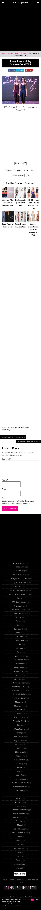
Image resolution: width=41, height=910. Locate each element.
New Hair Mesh (19, 683)
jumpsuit (18, 170)
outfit (26, 170)
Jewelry (19, 571)
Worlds (19, 868)
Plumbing (19, 764)
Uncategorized (19, 864)
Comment (6, 459)
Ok (32, 899)
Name (5, 480)
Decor (19, 748)
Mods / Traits (18, 737)
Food (18, 625)
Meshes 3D (19, 733)
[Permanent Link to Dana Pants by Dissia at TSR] (8, 221)
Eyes (18, 621)
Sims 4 (33, 170)
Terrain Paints (18, 848)
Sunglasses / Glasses (19, 579)
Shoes (17, 806)
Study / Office (19, 672)
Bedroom (19, 636)
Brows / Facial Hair (17, 590)
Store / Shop (20, 698)
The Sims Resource (18, 175)
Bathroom (20, 632)
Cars (18, 598)
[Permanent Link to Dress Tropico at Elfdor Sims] (20, 221)
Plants (18, 795)
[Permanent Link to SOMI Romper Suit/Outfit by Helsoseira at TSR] (33, 197)
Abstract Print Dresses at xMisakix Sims (8, 203)
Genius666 (9, 170)
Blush (19, 709)
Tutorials (19, 860)
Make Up (17, 706)
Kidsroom (19, 648)
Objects (17, 741)
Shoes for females (19, 810)
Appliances (19, 744)
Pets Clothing (20, 791)
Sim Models (17, 818)
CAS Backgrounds (19, 602)
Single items (19, 668)
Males (19, 825)
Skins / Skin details (18, 833)
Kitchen (19, 652)
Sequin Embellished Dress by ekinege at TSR (33, 229)
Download (19, 163)
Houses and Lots (17, 687)
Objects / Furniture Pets (20, 783)
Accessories (17, 563)
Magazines (19, 702)
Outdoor (19, 664)
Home (3, 53)
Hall (20, 644)
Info (37, 899)
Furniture (17, 629)
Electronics (19, 752)
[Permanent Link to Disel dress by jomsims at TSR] (20, 197)
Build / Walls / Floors (17, 594)
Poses (18, 798)
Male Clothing (19, 613)
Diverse (18, 617)
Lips (18, 725)
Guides (19, 675)
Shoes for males (19, 814)
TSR (28, 175)
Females (19, 821)
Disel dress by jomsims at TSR (20, 203)
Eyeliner (19, 713)
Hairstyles (17, 679)
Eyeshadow (18, 717)
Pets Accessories (20, 787)
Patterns (19, 768)
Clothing (10, 53)
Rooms (17, 802)
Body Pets (20, 775)
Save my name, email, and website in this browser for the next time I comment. (18, 502)
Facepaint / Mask (19, 721)
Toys (18, 856)
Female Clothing (20, 53)
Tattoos (18, 841)
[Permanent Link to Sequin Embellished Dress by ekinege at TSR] (33, 221)
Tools (19, 852)
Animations (19, 586)
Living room (19, 656)
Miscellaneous (18, 575)
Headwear (19, 567)
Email (4, 489)
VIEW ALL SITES (20, 874)
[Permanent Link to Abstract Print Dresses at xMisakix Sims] (8, 197)
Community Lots (18, 690)
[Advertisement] (20, 28)
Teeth (19, 845)
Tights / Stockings (19, 583)
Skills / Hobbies (19, 829)
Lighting (19, 756)
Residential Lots (19, 694)
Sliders (19, 837)
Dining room (19, 640)
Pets (18, 772)
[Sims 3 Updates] (20, 888)
